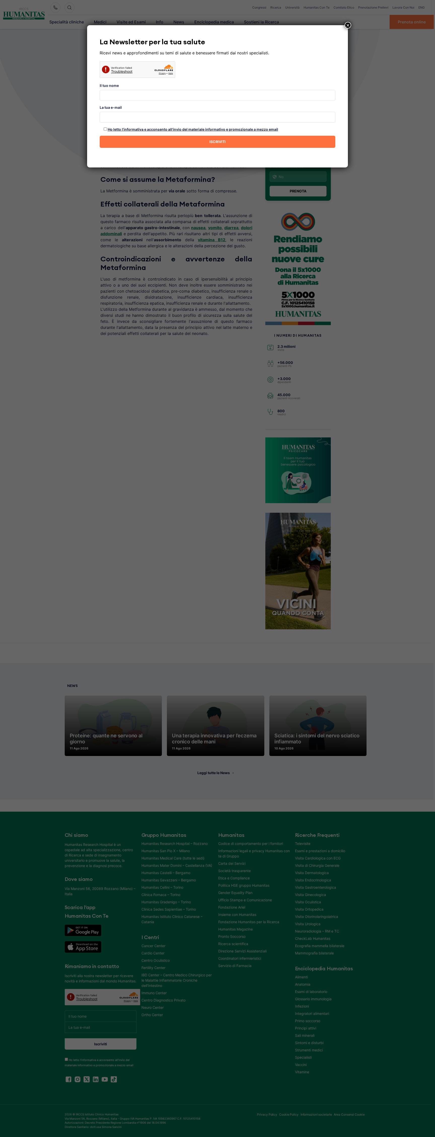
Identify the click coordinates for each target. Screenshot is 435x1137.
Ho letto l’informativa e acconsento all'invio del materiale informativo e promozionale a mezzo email (193, 129)
